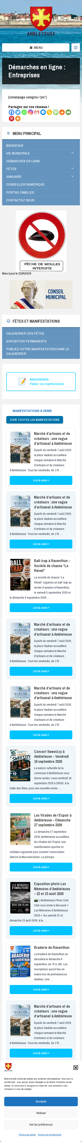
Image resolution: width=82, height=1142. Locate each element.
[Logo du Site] (41, 35)
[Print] (62, 112)
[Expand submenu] (72, 153)
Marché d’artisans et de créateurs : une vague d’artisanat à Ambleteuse (53, 438)
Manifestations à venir (32, 410)
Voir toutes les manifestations (34, 420)
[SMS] (55, 112)
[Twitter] (18, 112)
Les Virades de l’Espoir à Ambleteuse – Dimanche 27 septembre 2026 (52, 820)
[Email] (68, 112)
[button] (76, 1067)
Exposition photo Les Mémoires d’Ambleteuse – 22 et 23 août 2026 (52, 888)
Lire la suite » (41, 480)
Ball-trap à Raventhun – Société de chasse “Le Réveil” (52, 565)
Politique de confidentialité (49, 1134)
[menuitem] (41, 145)
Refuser (41, 1113)
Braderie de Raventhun (51, 947)
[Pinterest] (11, 118)
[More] (18, 118)
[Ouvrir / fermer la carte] (75, 47)
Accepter (41, 1101)
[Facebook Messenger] (43, 112)
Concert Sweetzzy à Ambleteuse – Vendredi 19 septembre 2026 (51, 756)
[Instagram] (30, 112)
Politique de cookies (27, 1134)
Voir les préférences (41, 1124)
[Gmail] (37, 112)
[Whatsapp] (24, 112)
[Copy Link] (49, 112)
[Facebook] (11, 112)
